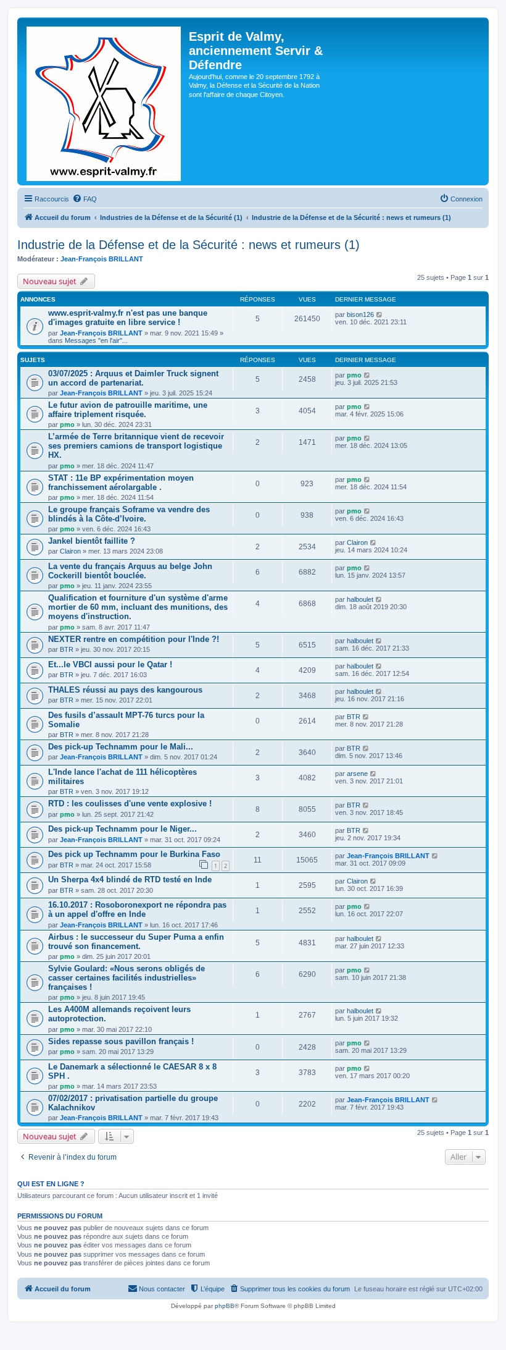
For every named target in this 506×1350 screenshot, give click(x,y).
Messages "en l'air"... (96, 340)
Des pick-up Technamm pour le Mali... (120, 746)
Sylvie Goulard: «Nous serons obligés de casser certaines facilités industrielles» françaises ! (126, 978)
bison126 (360, 314)
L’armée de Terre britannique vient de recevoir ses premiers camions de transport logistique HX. (136, 446)
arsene (357, 773)
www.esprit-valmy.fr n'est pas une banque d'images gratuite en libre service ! (127, 317)
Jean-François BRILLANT (101, 259)
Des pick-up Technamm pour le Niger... (122, 828)
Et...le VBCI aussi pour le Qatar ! (110, 664)
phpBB (224, 1305)
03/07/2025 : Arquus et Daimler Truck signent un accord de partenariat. (133, 378)
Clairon (70, 551)
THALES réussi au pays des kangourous (125, 689)
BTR (66, 649)
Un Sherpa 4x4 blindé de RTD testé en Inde (130, 879)
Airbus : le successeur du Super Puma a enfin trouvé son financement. (136, 941)
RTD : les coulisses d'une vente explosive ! (130, 803)
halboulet (360, 599)
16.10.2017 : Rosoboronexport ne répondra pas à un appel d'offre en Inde (137, 909)
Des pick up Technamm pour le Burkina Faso (134, 854)
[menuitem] (84, 199)
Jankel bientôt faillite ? (91, 541)
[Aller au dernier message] (380, 314)
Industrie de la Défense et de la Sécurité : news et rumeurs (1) (188, 244)
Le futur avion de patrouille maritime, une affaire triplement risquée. (127, 409)
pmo (354, 375)
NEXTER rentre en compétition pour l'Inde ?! (133, 639)
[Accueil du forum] (104, 101)
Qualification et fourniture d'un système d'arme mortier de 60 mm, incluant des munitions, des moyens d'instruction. (138, 607)
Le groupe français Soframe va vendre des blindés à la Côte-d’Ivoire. (129, 514)
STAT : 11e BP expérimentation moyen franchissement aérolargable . (121, 482)
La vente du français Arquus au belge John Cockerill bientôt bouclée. (130, 571)
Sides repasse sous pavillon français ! (121, 1041)
